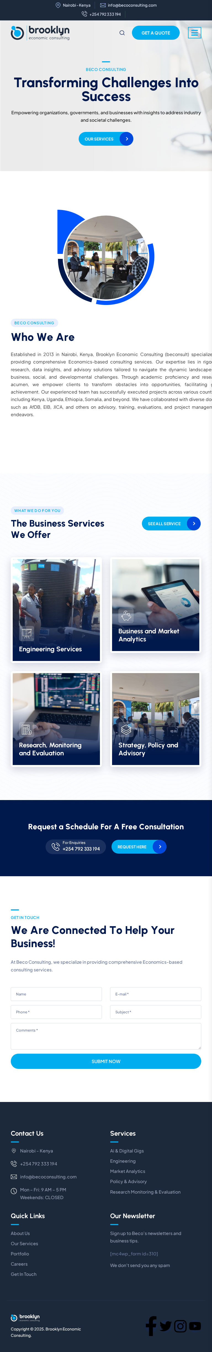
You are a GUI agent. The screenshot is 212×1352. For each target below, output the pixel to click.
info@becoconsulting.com (132, 5)
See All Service (164, 523)
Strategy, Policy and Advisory (148, 749)
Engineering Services (50, 649)
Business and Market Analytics (148, 635)
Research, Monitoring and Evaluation (50, 749)
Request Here (132, 846)
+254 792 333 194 (105, 14)
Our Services (99, 138)
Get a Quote (156, 32)
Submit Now (106, 1061)
